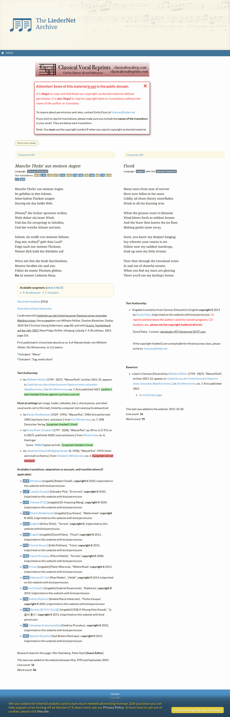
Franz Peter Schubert (39, 430)
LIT (17, 179)
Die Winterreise (58, 389)
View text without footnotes (34, 308)
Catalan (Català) (39, 491)
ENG (62, 175)
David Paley (143, 314)
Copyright (115, 697)
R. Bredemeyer (32, 292)
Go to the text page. (150, 395)
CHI (49, 175)
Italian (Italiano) (39, 599)
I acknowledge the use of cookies (198, 710)
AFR (37, 175)
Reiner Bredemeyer (38, 414)
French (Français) (39, 556)
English (34, 523)
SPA (22, 179)
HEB (92, 175)
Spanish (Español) (40, 636)
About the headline (28, 301)
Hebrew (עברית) (39, 577)
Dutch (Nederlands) (42, 513)
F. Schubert (52, 292)
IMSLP (39, 445)
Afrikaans (36, 481)
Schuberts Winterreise (70, 455)
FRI (86, 175)
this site (43, 711)
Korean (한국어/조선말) (45, 609)
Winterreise (90, 435)
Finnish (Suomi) (38, 545)
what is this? (54, 287)
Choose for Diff (26, 154)
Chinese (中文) (38, 502)
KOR (108, 175)
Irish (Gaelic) (35, 588)
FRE (81, 175)
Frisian (33, 566)
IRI (97, 175)
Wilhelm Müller (36, 379)
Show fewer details (26, 143)
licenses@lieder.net (123, 112)
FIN (75, 175)
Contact (115, 693)
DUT (55, 175)
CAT (43, 175)
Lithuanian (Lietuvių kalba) (44, 625)
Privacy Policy (113, 707)
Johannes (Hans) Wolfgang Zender (47, 450)
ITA (103, 175)
